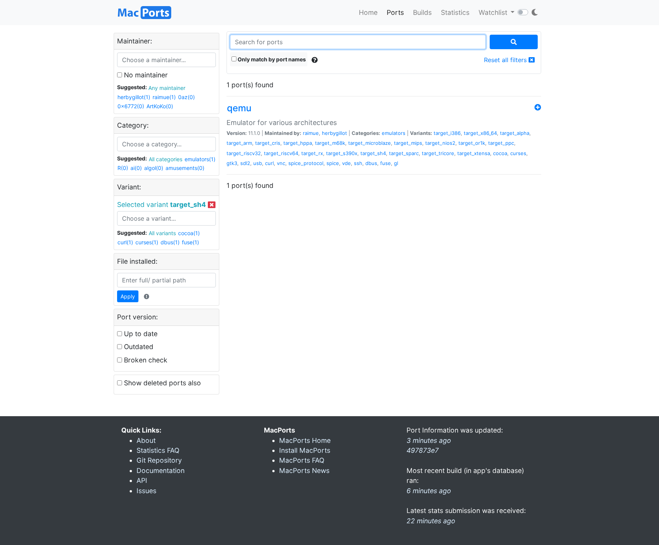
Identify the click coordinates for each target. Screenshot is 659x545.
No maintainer (145, 75)
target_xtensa (473, 153)
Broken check (144, 360)
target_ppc (501, 143)
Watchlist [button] (494, 12)
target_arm (239, 143)
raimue (311, 133)
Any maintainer (166, 88)
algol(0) (153, 168)
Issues (146, 491)
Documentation (161, 470)
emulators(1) (200, 159)
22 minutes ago (431, 521)
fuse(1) (190, 242)
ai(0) (136, 168)
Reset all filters (506, 60)
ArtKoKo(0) (159, 106)
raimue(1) (164, 97)
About (146, 440)
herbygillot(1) (133, 97)
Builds (422, 12)
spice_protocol (305, 163)
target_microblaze (369, 143)
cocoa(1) (189, 233)
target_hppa (297, 143)
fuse (385, 163)
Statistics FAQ (158, 450)
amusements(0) (185, 168)
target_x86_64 (480, 133)
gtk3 (232, 163)
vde (346, 163)
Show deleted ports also (161, 383)
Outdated (137, 347)
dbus (371, 163)
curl (269, 163)
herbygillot (334, 133)
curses (518, 153)
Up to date (140, 334)
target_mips (408, 143)
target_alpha (514, 133)
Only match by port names (271, 59)
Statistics (455, 12)
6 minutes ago (429, 491)
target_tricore (438, 153)
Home (368, 12)
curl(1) (125, 242)
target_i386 (447, 133)
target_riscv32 (244, 153)
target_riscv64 (281, 153)
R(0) (122, 168)
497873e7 (423, 450)
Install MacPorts (304, 450)
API (142, 480)
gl (396, 163)
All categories (165, 159)
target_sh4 (373, 153)
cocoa (500, 153)
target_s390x (341, 153)
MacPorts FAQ (301, 460)
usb (257, 163)
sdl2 (245, 163)
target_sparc (404, 153)
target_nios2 (440, 143)
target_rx (312, 153)
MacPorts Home (305, 440)
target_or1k (471, 143)
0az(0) (186, 97)
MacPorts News (304, 470)
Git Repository (159, 460)
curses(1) (146, 242)
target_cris (267, 143)
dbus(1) (170, 242)
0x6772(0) (130, 106)
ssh (358, 163)
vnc (281, 163)
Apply (128, 296)
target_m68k (330, 143)
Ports (395, 12)
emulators (393, 133)
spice (332, 163)
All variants (162, 233)
